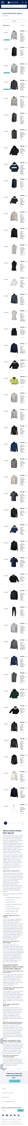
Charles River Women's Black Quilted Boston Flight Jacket (22, 745)
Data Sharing (4, 1121)
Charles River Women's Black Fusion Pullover (22, 727)
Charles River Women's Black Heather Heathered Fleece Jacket (22, 235)
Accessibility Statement (13, 1121)
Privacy (19, 1119)
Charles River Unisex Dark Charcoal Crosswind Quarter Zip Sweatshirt (22, 646)
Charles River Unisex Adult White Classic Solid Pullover (22, 283)
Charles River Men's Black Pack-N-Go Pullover (22, 151)
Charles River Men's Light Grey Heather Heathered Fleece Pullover (22, 69)
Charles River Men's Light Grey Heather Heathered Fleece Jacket (22, 629)
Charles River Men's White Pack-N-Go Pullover (22, 809)
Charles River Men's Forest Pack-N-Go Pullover (22, 694)
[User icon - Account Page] (22, 4)
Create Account (14, 1081)
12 (18, 823)
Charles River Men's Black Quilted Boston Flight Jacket (22, 596)
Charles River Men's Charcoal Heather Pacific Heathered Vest (22, 678)
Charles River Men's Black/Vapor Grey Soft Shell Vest (22, 332)
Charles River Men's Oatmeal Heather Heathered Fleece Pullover (22, 399)
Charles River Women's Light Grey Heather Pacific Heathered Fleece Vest (22, 317)
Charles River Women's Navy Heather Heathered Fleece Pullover (22, 663)
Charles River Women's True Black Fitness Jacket (22, 431)
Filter (14, 21)
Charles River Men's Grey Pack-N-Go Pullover (22, 463)
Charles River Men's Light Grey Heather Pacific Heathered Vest (22, 251)
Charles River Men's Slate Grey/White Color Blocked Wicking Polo (22, 498)
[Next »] (22, 825)
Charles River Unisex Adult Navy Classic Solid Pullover (22, 530)
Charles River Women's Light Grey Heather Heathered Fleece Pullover (22, 37)
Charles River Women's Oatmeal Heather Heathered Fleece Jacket (22, 103)
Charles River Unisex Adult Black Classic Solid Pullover (22, 201)
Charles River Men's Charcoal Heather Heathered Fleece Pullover (22, 86)
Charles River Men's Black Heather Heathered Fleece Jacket (22, 547)
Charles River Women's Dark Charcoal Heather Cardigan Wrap (22, 119)
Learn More (5, 15)
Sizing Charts (4, 1119)
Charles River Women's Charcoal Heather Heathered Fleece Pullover (22, 300)
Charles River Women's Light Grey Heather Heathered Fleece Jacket (22, 416)
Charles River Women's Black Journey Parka (22, 760)
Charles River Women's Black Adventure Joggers (22, 612)
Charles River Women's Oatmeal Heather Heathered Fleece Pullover (22, 218)
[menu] (14, 1089)
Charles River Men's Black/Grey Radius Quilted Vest (22, 135)
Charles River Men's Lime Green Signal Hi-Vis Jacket (22, 381)
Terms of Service (13, 1119)
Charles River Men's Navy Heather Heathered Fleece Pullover (22, 448)
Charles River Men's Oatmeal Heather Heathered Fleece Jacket (22, 481)
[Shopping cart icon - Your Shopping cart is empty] (25, 4)
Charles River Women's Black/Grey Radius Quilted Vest (22, 267)
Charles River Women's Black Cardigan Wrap (22, 53)
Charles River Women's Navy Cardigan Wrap (22, 184)
